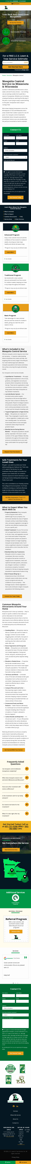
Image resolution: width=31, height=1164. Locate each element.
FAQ (21, 216)
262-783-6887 (21, 1142)
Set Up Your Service (15, 22)
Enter (27, 62)
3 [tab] (18, 983)
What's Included (9, 211)
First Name (6, 135)
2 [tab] (15, 983)
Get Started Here (15, 67)
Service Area (8, 219)
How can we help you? (9, 160)
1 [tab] (13, 983)
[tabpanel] (15, 967)
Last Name (18, 135)
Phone (5, 141)
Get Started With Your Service (14, 750)
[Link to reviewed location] (15, 958)
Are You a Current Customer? (11, 154)
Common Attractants (10, 216)
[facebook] (14, 1106)
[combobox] (15, 157)
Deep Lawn (25, 70)
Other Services (19, 219)
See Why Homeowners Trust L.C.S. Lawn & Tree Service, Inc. (15, 498)
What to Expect (9, 214)
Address (6, 148)
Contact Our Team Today (12, 596)
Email (17, 141)
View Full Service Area (11, 850)
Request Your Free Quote (12, 452)
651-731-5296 (11, 826)
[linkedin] (17, 1106)
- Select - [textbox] (7, 157)
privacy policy (7, 193)
